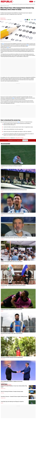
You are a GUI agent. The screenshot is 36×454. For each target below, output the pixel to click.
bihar (8, 47)
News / (1, 4)
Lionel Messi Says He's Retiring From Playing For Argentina (11, 165)
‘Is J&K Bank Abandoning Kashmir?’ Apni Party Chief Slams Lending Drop (14, 237)
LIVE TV (31, 1)
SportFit (2, 167)
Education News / (5, 4)
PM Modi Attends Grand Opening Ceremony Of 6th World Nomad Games (14, 189)
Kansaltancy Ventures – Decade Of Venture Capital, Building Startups (14, 396)
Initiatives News (3, 388)
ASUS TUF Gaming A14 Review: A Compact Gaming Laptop (12, 391)
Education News (3, 19)
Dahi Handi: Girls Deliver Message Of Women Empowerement (12, 357)
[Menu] (34, 1)
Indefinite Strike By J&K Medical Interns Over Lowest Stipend (11, 261)
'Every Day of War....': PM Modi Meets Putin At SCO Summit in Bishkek (13, 285)
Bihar (3, 43)
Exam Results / (10, 4)
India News (2, 239)
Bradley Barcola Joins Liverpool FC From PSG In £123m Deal (11, 309)
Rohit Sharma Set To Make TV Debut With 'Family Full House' (11, 333)
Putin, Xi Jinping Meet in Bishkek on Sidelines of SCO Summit (11, 381)
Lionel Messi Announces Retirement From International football (12, 213)
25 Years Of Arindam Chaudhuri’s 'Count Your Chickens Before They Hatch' (14, 386)
